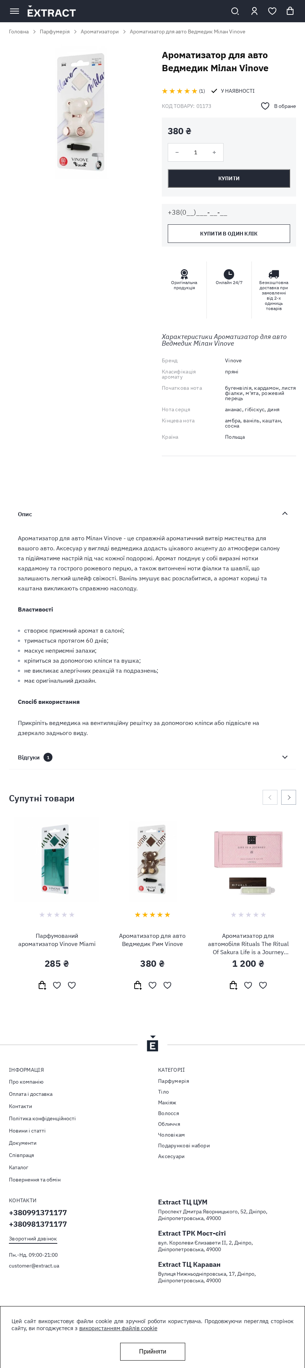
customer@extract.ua (34, 1265)
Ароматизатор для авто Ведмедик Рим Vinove (152, 939)
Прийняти (152, 1351)
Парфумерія (55, 31)
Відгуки (33, 757)
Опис (25, 514)
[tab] (152, 514)
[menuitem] (78, 1081)
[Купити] (42, 985)
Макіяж (167, 1102)
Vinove (233, 360)
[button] (56, 985)
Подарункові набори (184, 1145)
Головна (19, 31)
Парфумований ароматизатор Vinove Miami (57, 939)
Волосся (168, 1113)
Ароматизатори (100, 31)
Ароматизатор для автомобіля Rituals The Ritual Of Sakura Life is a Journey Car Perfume (248, 944)
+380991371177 (38, 1212)
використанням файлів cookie (118, 1328)
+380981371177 (38, 1224)
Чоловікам (171, 1134)
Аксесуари (171, 1156)
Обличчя (169, 1124)
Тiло (163, 1091)
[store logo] (125, 11)
